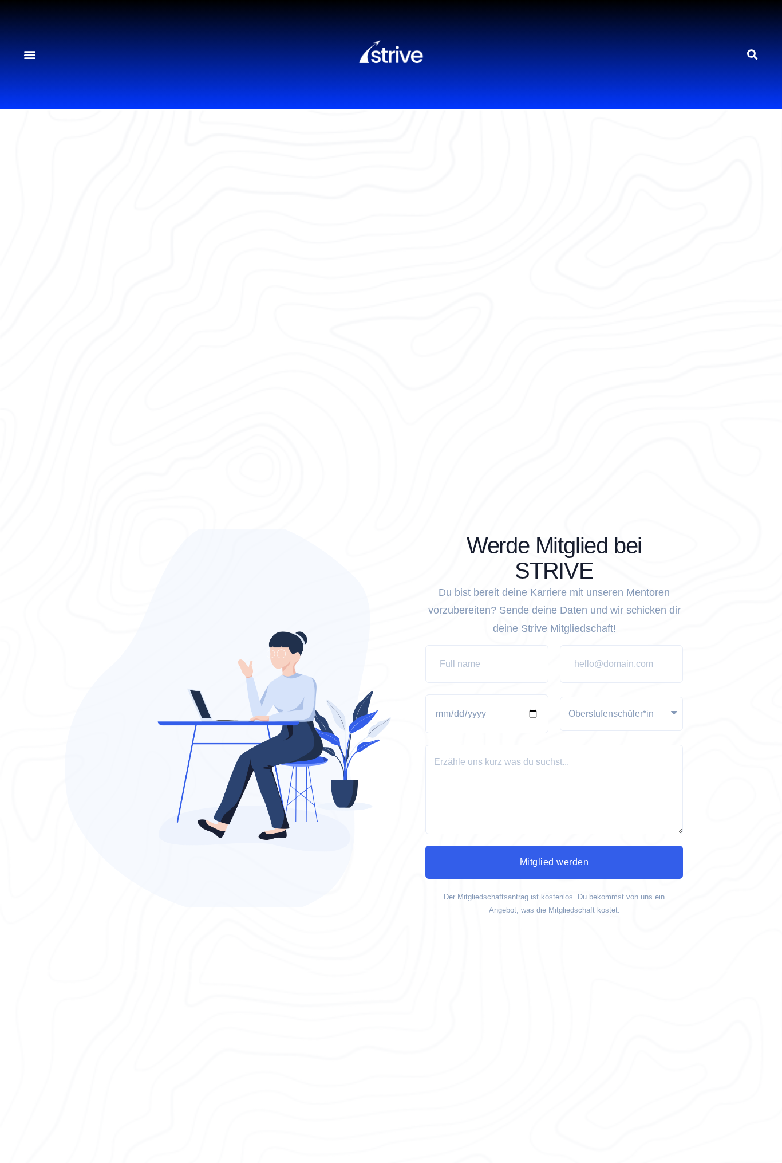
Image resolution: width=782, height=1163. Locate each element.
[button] (29, 54)
